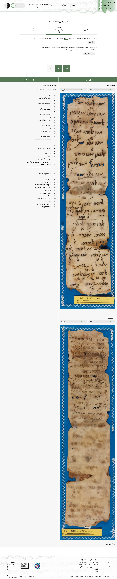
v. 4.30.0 (21, 576)
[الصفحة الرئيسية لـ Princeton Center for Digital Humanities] (23, 566)
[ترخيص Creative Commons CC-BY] (72, 576)
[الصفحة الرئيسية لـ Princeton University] (12, 576)
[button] (107, 6)
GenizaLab (11, 564)
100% (91, 89)
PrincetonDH (12, 567)
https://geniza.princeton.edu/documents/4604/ (80, 50)
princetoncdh (12, 569)
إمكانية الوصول (106, 576)
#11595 (66, 38)
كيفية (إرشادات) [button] (33, 4)
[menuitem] (77, 6)
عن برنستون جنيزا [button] (45, 4)
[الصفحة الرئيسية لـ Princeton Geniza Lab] (35, 566)
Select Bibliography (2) (59, 30)
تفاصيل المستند (84, 30)
